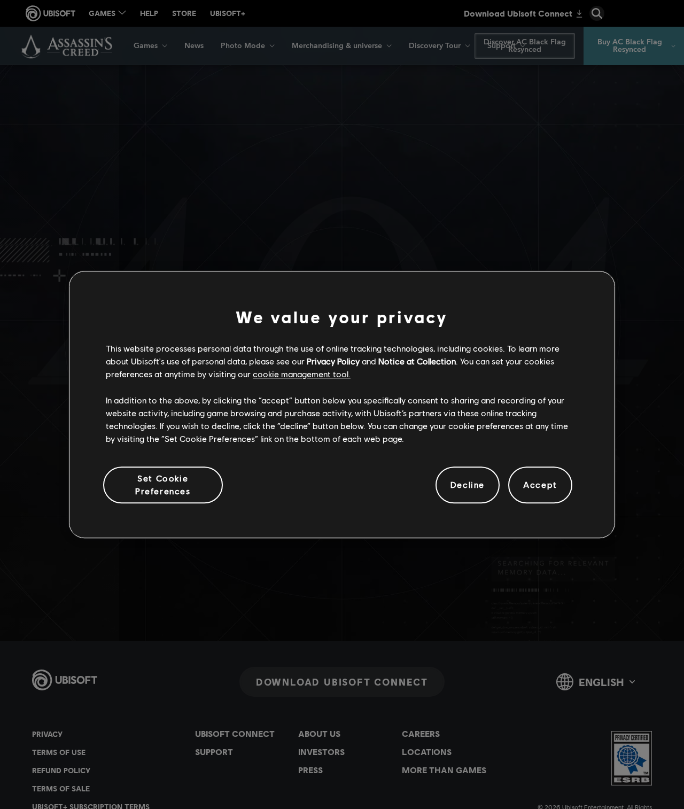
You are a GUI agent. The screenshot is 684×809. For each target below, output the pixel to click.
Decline (467, 485)
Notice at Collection (417, 361)
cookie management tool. (302, 374)
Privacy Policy (333, 361)
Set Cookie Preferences (163, 484)
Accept (540, 485)
